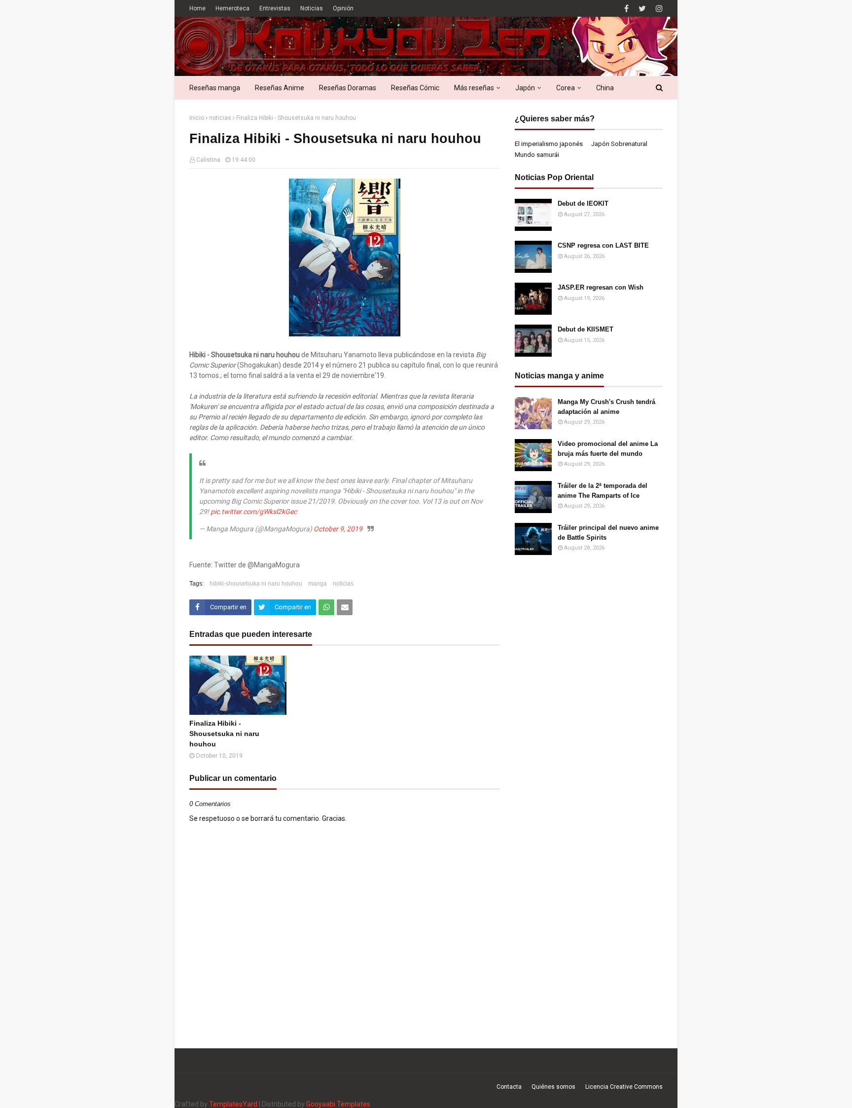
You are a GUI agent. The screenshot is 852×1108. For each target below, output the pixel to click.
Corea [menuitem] (565, 88)
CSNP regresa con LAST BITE (603, 245)
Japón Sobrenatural (619, 144)
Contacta (509, 1086)
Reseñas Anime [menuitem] (279, 88)
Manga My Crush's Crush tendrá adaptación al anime (606, 406)
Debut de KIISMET (585, 329)
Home (197, 8)
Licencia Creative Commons (624, 1086)
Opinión (343, 8)
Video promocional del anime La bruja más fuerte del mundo (608, 448)
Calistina (208, 159)
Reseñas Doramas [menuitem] (347, 88)
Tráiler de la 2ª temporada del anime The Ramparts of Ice (602, 490)
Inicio (196, 117)
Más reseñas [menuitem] (474, 88)
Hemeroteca (232, 8)
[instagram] (658, 8)
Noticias (311, 8)
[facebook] (626, 8)
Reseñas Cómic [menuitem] (415, 88)
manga (317, 583)
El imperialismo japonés (549, 144)
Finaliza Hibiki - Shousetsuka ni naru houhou (224, 733)
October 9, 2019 (338, 529)
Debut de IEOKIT (583, 203)
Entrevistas (274, 8)
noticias (220, 117)
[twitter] (642, 8)
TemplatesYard (233, 1104)
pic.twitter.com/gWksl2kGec (254, 512)
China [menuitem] (605, 88)
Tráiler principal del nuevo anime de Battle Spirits (608, 532)
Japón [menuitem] (525, 88)
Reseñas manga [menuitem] (214, 88)
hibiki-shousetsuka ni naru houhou (256, 583)
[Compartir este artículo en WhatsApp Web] (326, 607)
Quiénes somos (553, 1086)
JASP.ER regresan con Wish (600, 287)
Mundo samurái (537, 154)
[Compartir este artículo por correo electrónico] (345, 607)
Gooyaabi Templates (338, 1104)
